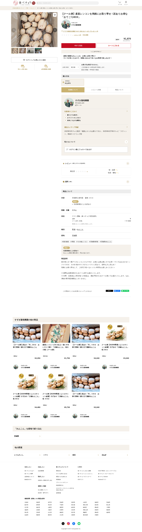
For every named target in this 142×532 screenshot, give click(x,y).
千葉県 (61, 505)
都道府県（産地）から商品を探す (35, 498)
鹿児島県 (85, 515)
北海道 (26, 502)
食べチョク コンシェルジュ (85, 473)
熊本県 (50, 515)
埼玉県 (50, 505)
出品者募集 (41, 470)
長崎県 (38, 515)
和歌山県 (85, 510)
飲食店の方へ (28, 479)
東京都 (73, 505)
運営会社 (58, 470)
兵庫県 (61, 510)
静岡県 (85, 507)
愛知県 (96, 507)
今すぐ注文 (78, 45)
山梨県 (50, 507)
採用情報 (58, 493)
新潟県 (96, 505)
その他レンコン (82, 241)
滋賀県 (26, 510)
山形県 (85, 502)
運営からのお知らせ (61, 476)
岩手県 (50, 502)
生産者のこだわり (70, 111)
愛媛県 (85, 512)
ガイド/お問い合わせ (61, 473)
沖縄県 (96, 515)
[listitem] (27, 436)
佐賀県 (26, 515)
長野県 (61, 507)
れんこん (80, 229)
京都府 (38, 510)
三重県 (108, 507)
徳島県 (61, 512)
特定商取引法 (59, 485)
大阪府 (50, 510)
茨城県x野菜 (94, 241)
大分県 (61, 515)
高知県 (96, 512)
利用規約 (58, 479)
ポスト (109, 290)
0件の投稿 (85, 35)
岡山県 (26, 512)
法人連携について (43, 490)
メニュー (126, 4)
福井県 (38, 507)
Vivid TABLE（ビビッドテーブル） (107, 470)
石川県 (26, 507)
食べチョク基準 (29, 473)
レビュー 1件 (77, 35)
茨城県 (74, 235)
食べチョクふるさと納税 (84, 470)
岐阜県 (73, 507)
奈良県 (73, 510)
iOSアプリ (80, 479)
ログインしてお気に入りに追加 (36, 60)
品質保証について (29, 476)
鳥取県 (96, 510)
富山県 (108, 505)
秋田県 (73, 502)
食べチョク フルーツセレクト (106, 473)
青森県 (38, 502)
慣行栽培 (66, 241)
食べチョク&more (103, 476)
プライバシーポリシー (62, 482)
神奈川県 (85, 505)
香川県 (73, 512)
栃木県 (26, 505)
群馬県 (38, 505)
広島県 (38, 512)
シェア (117, 290)
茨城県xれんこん (106, 241)
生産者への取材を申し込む (45, 480)
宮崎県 (73, 515)
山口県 (50, 512)
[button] (96, 169)
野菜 (73, 229)
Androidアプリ (102, 479)
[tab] (96, 89)
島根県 (108, 510)
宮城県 (61, 502)
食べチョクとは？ (29, 470)
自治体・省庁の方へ (43, 492)
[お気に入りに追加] (55, 15)
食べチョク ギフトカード (84, 476)
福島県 (96, 502)
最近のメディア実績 (71, 127)
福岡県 (108, 512)
